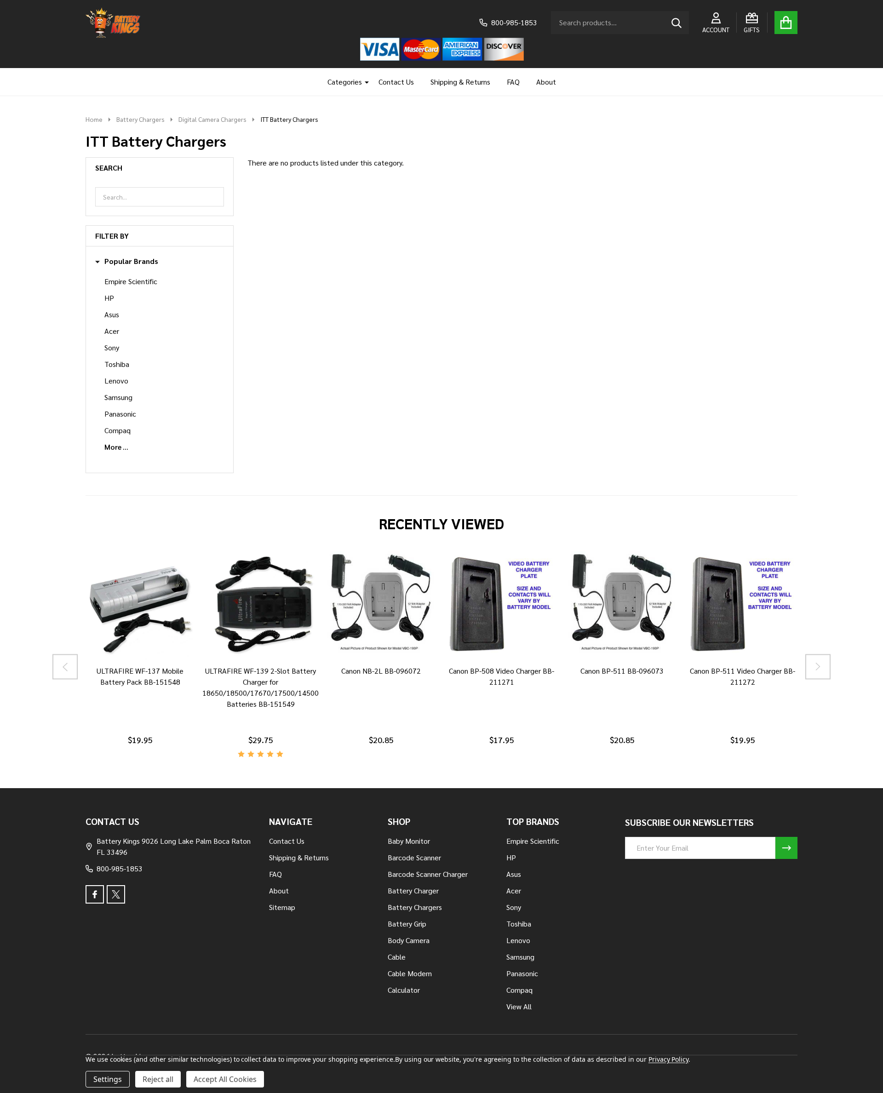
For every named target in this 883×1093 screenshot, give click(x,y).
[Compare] (129, 669)
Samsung (118, 397)
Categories (344, 81)
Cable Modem (410, 973)
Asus (111, 314)
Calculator (404, 990)
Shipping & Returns (460, 81)
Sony (111, 347)
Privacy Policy (668, 1059)
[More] (363, 82)
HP (109, 298)
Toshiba (116, 364)
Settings (107, 1079)
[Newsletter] (786, 848)
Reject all (158, 1079)
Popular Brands (131, 261)
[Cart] (785, 22)
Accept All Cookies (225, 1079)
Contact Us (396, 81)
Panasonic (120, 413)
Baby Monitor (409, 841)
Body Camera (409, 940)
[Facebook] (95, 894)
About (546, 81)
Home (94, 119)
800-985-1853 (120, 868)
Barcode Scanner (414, 857)
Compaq (117, 430)
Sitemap (282, 907)
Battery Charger (413, 890)
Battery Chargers (415, 907)
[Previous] (65, 666)
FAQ (513, 81)
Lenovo (116, 380)
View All (519, 1006)
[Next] (818, 666)
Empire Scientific (130, 281)
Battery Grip (407, 923)
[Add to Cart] (248, 669)
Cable (397, 956)
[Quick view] (151, 669)
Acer (111, 331)
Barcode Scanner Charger (428, 874)
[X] (116, 894)
